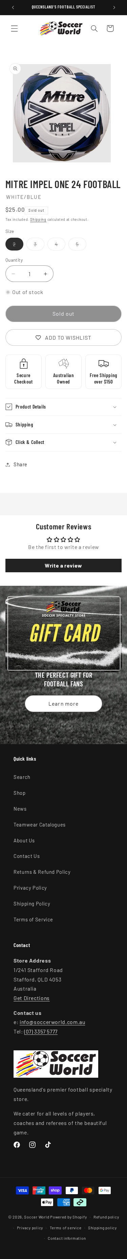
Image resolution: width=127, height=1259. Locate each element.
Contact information (67, 1238)
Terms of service (66, 1227)
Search (22, 777)
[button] (14, 28)
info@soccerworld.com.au (52, 1022)
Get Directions (32, 998)
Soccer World (36, 1216)
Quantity (14, 260)
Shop (20, 793)
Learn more (63, 703)
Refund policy (106, 1216)
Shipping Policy (32, 903)
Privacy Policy (30, 888)
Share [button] (20, 464)
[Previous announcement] (12, 7)
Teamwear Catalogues (40, 824)
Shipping (38, 219)
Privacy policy (30, 1227)
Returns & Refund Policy (42, 872)
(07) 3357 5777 (41, 1031)
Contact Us (27, 856)
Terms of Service (33, 919)
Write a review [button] (63, 565)
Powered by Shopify (68, 1216)
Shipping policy (102, 1227)
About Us (24, 840)
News (20, 809)
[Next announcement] (114, 7)
